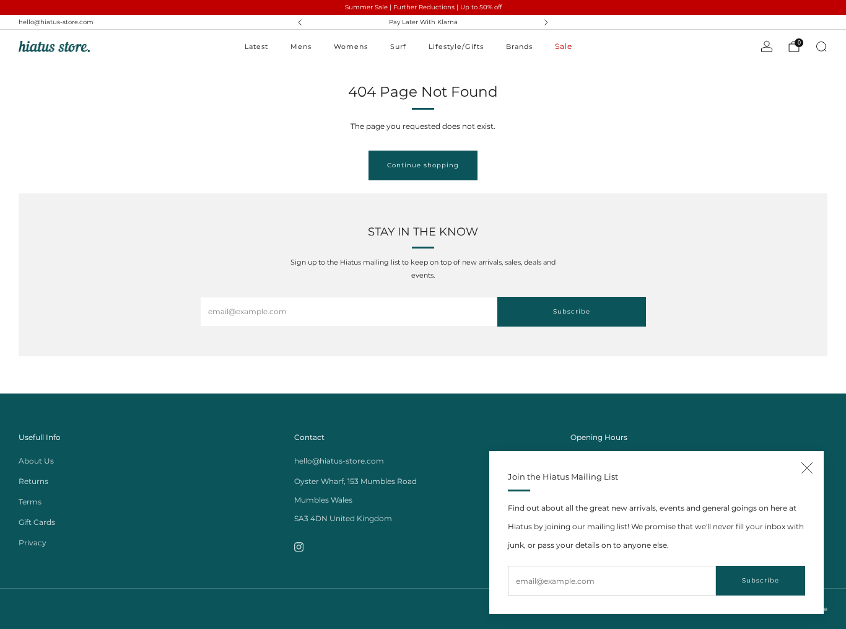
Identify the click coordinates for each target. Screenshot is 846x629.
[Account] (767, 46)
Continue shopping (423, 165)
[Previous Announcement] (300, 22)
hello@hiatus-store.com (56, 22)
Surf (398, 46)
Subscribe (760, 580)
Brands (519, 46)
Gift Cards (37, 522)
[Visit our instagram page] (298, 546)
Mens (301, 46)
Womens (351, 46)
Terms (30, 501)
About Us (36, 460)
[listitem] (423, 22)
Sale (563, 46)
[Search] (821, 46)
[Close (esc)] (807, 468)
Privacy (32, 542)
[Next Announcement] (546, 22)
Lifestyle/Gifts (456, 46)
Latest (256, 46)
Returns (33, 481)
